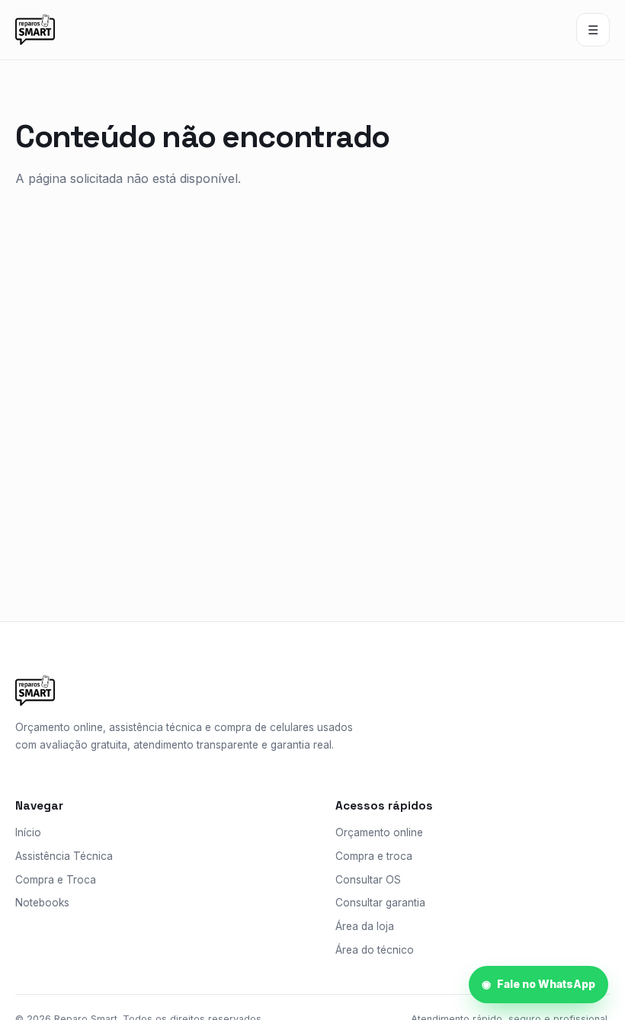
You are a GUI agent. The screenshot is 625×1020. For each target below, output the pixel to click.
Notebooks (42, 903)
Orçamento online (379, 832)
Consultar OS (368, 880)
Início (28, 832)
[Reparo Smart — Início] (35, 29)
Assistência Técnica (64, 856)
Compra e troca (373, 856)
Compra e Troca (55, 880)
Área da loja (364, 926)
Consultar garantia (380, 903)
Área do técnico (374, 950)
